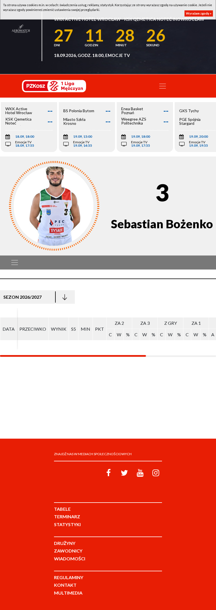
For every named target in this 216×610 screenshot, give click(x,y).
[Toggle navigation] (162, 86)
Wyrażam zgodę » (199, 13)
